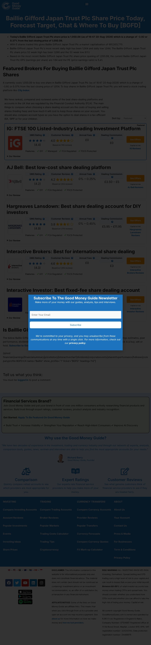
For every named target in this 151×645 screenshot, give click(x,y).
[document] (75, 322)
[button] (119, 299)
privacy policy (77, 343)
